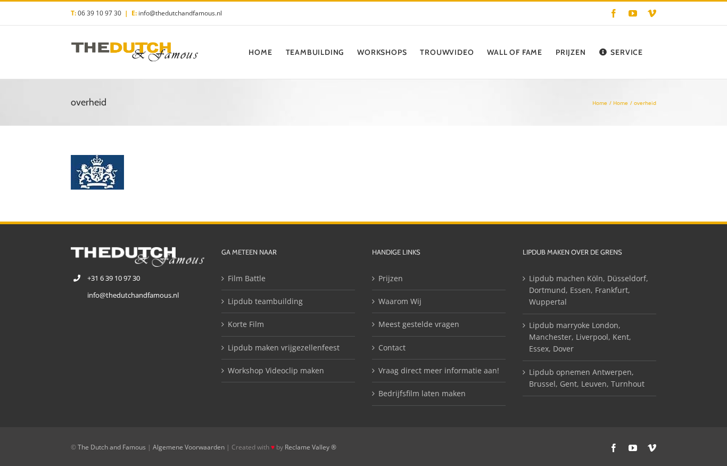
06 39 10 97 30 (99, 13)
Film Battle (247, 278)
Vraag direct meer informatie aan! (438, 370)
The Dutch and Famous (112, 447)
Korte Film (246, 324)
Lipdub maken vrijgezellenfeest (284, 347)
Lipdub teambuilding (265, 301)
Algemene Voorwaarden (189, 447)
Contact (392, 347)
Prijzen (390, 278)
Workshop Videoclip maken (276, 370)
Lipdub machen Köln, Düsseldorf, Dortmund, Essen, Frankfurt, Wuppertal (588, 290)
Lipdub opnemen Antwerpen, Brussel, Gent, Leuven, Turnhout (587, 378)
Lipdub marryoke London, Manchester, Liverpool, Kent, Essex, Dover (580, 337)
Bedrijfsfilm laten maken (422, 393)
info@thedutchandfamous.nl (180, 13)
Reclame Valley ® (310, 447)
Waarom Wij (400, 301)
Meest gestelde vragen (418, 324)
